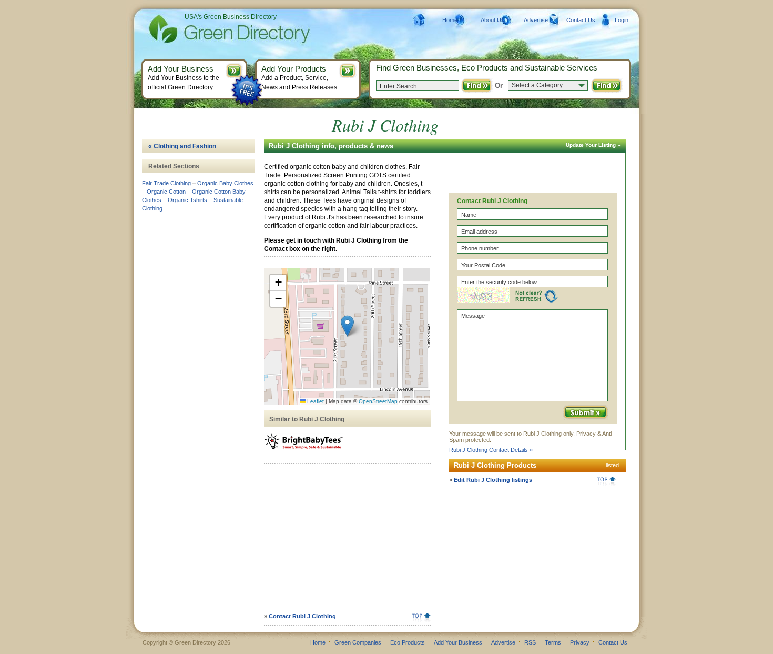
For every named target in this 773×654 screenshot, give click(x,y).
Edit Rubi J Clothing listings (493, 480)
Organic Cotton (166, 191)
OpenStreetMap (378, 401)
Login (621, 20)
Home (449, 20)
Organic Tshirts (187, 200)
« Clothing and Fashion (182, 146)
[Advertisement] (345, 539)
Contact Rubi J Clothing (302, 616)
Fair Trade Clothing (166, 183)
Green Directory (212, 29)
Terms (553, 642)
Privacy (579, 642)
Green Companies (357, 642)
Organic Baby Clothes (225, 183)
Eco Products (407, 642)
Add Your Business (458, 642)
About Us (492, 20)
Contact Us (580, 20)
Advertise (536, 20)
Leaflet (315, 401)
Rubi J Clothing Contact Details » (491, 450)
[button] (347, 326)
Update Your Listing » (593, 145)
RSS (530, 642)
